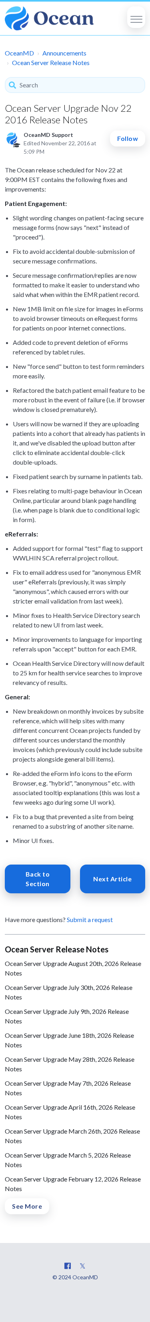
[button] (136, 17)
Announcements (64, 53)
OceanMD (19, 53)
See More (27, 1206)
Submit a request (90, 919)
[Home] (49, 18)
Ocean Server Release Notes (51, 62)
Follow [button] (127, 138)
